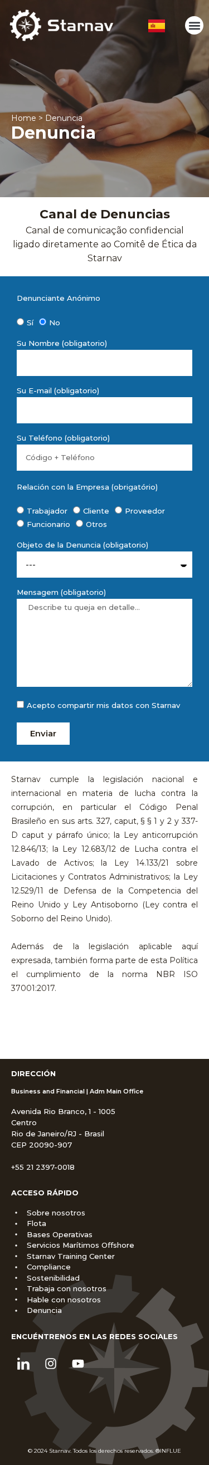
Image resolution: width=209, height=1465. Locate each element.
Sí (30, 322)
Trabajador (47, 510)
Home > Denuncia (46, 118)
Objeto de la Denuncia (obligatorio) (82, 545)
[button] (194, 25)
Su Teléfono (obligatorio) (63, 438)
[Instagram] (50, 1363)
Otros (96, 524)
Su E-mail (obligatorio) (58, 391)
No (54, 322)
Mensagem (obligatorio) (61, 593)
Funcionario (48, 524)
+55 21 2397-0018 (43, 1167)
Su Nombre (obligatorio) (62, 344)
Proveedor (145, 510)
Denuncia (53, 133)
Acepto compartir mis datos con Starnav (103, 705)
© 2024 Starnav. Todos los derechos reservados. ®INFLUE (104, 1450)
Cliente (96, 510)
